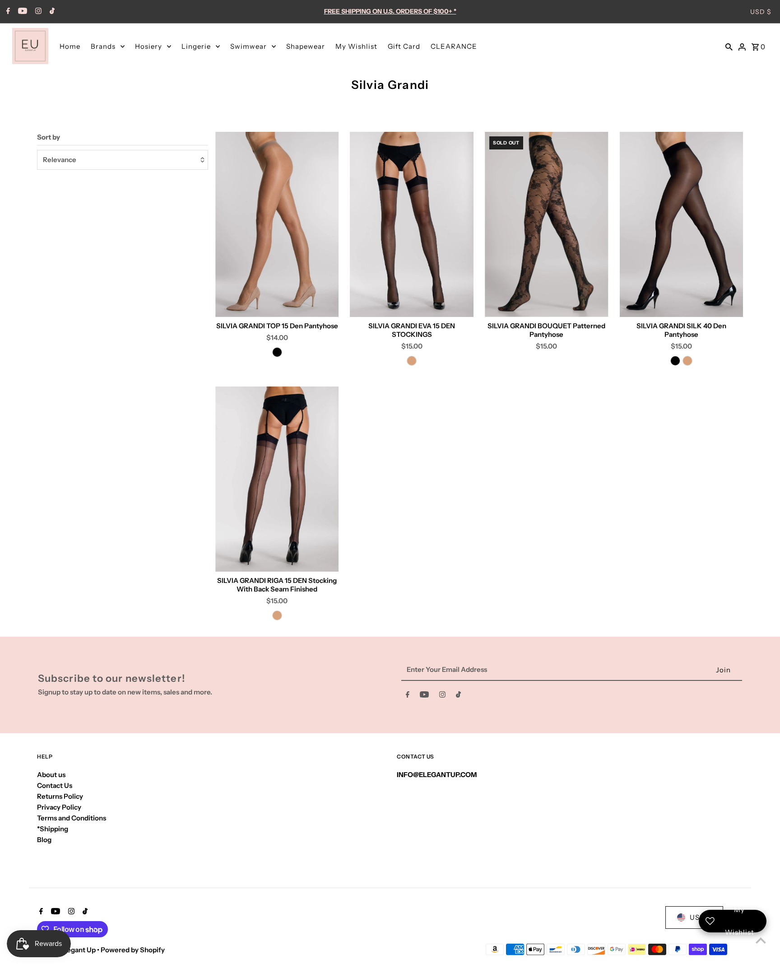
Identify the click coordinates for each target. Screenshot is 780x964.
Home (70, 46)
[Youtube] (21, 12)
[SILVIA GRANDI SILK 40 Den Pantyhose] (681, 224)
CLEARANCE (454, 46)
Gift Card (404, 46)
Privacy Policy (59, 807)
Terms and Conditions (71, 818)
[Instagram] (37, 12)
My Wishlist (356, 46)
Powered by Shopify (133, 949)
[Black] (277, 352)
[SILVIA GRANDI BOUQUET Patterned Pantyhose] (546, 224)
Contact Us (54, 785)
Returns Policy (60, 796)
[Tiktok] (51, 12)
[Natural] (411, 360)
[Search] (729, 46)
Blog (44, 839)
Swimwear (248, 46)
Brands (103, 46)
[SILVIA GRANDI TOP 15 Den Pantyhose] (277, 224)
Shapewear (305, 46)
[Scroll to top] (761, 940)
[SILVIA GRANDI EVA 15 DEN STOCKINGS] (412, 224)
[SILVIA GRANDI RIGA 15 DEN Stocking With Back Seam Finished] (277, 479)
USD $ (760, 12)
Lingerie (196, 46)
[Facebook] (7, 12)
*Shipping (52, 828)
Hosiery (148, 46)
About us (51, 774)
